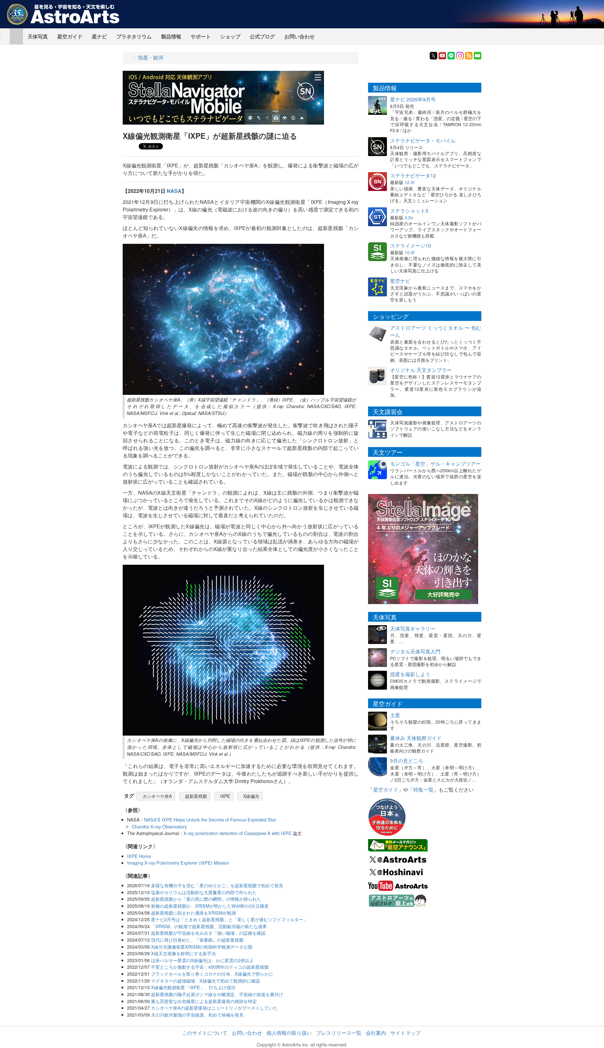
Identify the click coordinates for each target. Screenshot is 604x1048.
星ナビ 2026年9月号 (413, 99)
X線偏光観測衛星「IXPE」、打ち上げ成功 (193, 987)
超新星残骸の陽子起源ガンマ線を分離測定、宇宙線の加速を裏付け (217, 994)
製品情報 (171, 36)
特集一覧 (423, 789)
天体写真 (38, 36)
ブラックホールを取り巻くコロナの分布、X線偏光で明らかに (212, 973)
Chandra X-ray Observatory (159, 826)
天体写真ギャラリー (412, 628)
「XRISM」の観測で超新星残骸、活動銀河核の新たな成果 (209, 926)
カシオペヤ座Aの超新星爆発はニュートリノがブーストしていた (214, 1007)
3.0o (409, 217)
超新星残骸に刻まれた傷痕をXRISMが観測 (193, 912)
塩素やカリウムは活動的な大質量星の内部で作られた (204, 892)
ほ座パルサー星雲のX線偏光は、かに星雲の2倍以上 (202, 960)
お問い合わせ (299, 36)
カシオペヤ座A (157, 796)
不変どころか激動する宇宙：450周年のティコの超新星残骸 (210, 966)
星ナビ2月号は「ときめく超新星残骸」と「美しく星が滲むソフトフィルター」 (229, 919)
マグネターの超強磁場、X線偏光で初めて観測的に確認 (205, 980)
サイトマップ (405, 1032)
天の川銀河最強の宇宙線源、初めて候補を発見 (197, 1014)
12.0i (409, 182)
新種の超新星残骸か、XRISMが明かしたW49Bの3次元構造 (210, 905)
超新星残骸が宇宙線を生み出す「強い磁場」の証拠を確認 (208, 932)
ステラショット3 (409, 210)
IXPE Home (139, 856)
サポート (201, 36)
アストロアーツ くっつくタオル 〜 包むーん (435, 331)
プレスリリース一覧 (338, 1032)
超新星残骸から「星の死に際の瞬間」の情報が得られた (206, 898)
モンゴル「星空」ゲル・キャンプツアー (435, 463)
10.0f (410, 252)
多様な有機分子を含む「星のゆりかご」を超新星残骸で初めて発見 (217, 885)
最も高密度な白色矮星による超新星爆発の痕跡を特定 (204, 1001)
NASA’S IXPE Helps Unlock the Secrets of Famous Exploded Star (210, 819)
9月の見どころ (406, 760)
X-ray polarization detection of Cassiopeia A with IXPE (237, 833)
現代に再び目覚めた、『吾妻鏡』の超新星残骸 (197, 939)
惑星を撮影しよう (410, 674)
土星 (395, 715)
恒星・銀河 (150, 57)
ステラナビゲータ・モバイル (423, 140)
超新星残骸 (196, 796)
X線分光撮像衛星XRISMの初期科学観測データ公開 (201, 946)
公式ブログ (262, 36)
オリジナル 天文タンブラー (421, 369)
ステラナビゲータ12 (413, 175)
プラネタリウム (134, 36)
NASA (174, 190)
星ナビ (99, 36)
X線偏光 (251, 796)
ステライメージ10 (410, 245)
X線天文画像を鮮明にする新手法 (183, 953)
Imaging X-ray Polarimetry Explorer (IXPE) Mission (178, 862)
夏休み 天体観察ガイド (416, 738)
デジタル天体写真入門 (415, 651)
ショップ (230, 36)
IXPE (225, 796)
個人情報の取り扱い (289, 1032)
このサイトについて (204, 1032)
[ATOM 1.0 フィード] (469, 55)
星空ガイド (69, 36)
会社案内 (376, 1032)
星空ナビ (400, 280)
